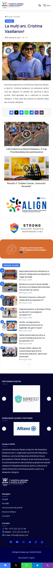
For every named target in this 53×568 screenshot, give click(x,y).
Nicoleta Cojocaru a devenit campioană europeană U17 (32, 298)
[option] (26, 398)
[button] (4, 399)
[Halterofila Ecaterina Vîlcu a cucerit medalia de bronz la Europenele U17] (9, 339)
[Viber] (37, 112)
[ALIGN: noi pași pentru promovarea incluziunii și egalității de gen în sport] (9, 326)
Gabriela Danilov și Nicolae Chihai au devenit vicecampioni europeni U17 (35, 312)
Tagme (32, 558)
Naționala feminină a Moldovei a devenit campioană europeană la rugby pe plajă (34, 274)
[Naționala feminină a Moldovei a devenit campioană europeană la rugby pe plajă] (9, 275)
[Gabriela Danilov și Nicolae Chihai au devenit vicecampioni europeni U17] (9, 313)
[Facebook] (11, 112)
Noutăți (17, 16)
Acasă (9, 16)
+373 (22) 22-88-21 (20, 532)
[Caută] (39, 6)
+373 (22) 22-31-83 (17, 528)
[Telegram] (31, 112)
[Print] (42, 112)
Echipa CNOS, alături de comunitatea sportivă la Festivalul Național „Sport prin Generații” (33, 352)
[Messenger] (21, 112)
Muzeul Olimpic (9, 511)
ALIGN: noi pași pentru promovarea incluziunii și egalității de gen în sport (31, 325)
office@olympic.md (19, 535)
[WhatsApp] (26, 112)
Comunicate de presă (12, 507)
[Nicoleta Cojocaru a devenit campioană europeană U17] (9, 301)
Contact (6, 516)
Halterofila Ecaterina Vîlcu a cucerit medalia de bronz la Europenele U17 (32, 338)
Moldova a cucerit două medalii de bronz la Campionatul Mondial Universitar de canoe (34, 287)
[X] (16, 112)
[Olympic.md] (13, 5)
